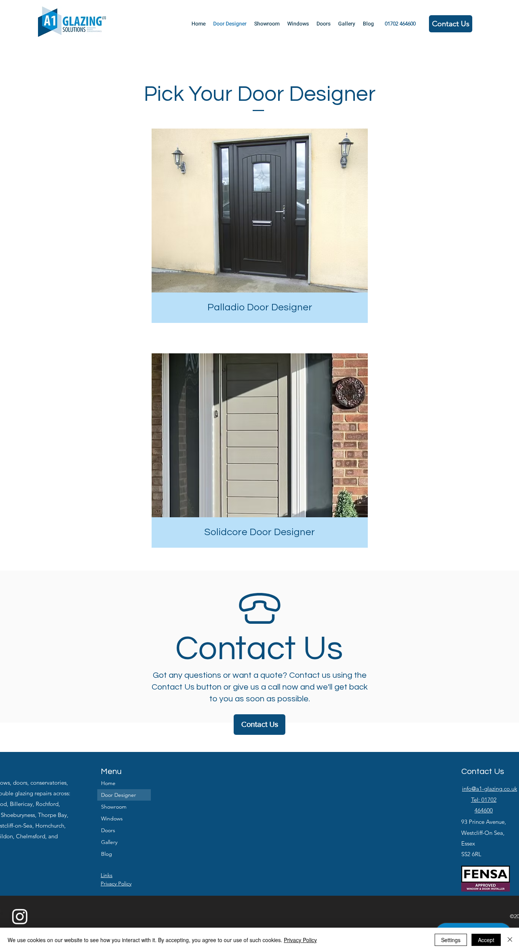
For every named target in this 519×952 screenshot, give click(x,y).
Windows (112, 818)
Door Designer (118, 794)
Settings (450, 940)
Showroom (114, 806)
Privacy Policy (300, 940)
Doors (108, 830)
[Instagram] (19, 916)
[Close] (509, 940)
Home (108, 783)
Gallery (109, 842)
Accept (486, 940)
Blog (106, 853)
